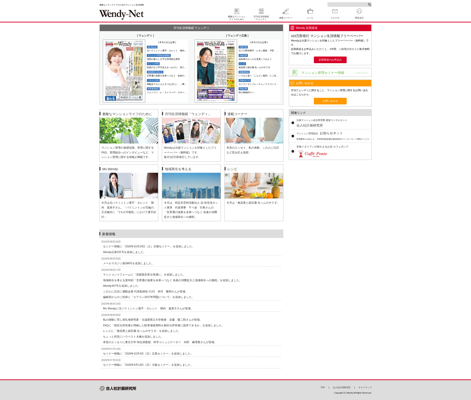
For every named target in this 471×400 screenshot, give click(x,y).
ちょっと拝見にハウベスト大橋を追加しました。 (133, 336)
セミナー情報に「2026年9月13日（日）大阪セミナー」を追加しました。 (148, 364)
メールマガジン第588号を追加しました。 (128, 263)
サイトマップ (365, 387)
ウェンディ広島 (237, 35)
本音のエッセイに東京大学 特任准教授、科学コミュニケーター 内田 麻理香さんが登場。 (160, 342)
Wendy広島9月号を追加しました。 (124, 252)
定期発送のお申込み (330, 59)
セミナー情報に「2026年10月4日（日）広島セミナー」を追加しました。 (148, 353)
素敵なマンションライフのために (237, 18)
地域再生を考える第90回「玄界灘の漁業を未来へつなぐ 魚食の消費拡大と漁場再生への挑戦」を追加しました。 (172, 280)
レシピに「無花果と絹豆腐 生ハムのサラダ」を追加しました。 (142, 330)
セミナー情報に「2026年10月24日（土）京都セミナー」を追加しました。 (149, 246)
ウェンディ (145, 35)
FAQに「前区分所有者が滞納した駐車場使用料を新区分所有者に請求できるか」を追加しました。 (163, 325)
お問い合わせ (330, 101)
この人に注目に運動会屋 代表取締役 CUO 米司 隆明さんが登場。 (145, 291)
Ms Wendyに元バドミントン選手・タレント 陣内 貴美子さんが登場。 (148, 308)
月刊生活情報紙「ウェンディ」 (261, 18)
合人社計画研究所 (321, 123)
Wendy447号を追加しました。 (122, 285)
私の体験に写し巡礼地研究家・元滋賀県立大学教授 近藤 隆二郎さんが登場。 (152, 319)
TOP (323, 387)
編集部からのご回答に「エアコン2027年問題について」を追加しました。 (148, 297)
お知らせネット (332, 135)
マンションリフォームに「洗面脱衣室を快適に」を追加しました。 (144, 274)
